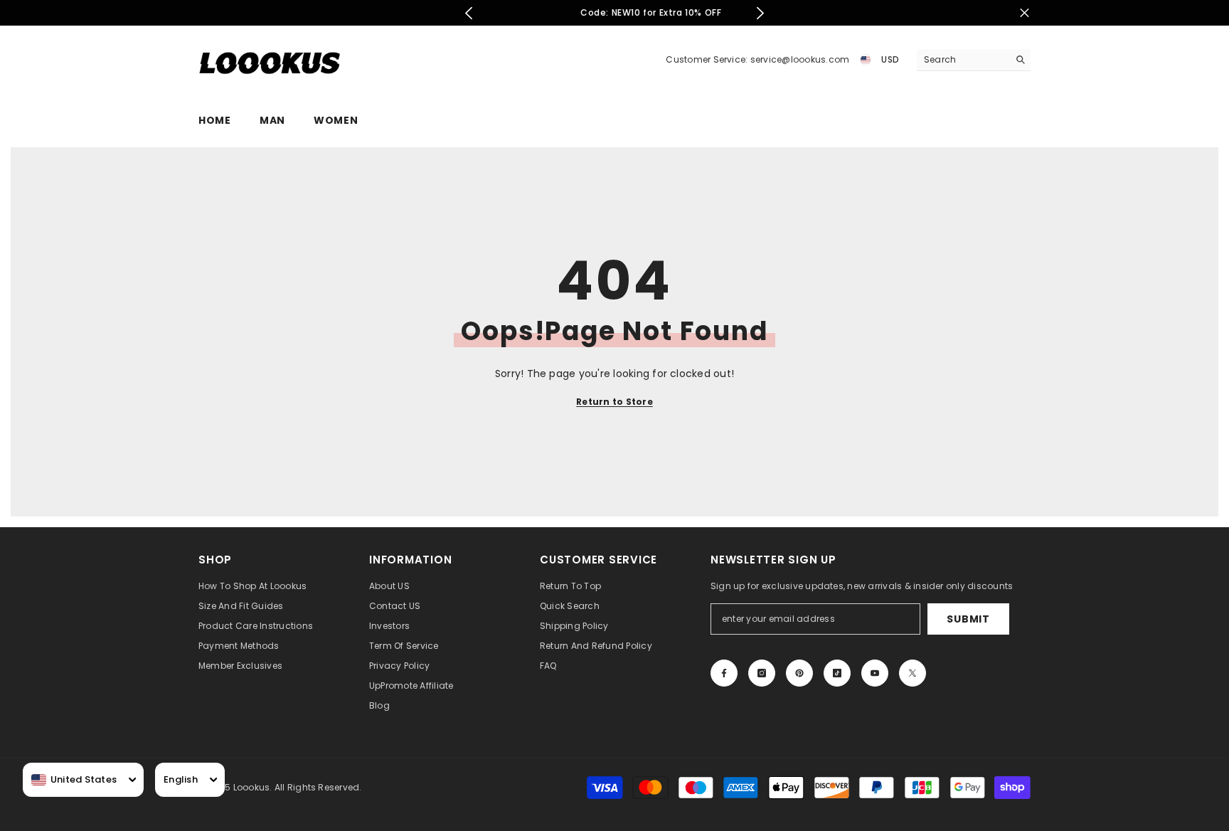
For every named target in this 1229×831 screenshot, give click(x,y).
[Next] (759, 13)
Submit (968, 619)
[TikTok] (837, 673)
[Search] (974, 60)
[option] (615, 13)
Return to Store (614, 402)
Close (1024, 13)
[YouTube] (874, 673)
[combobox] (74, 779)
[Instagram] (761, 673)
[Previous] (469, 13)
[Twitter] (912, 673)
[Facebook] (724, 673)
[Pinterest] (799, 673)
